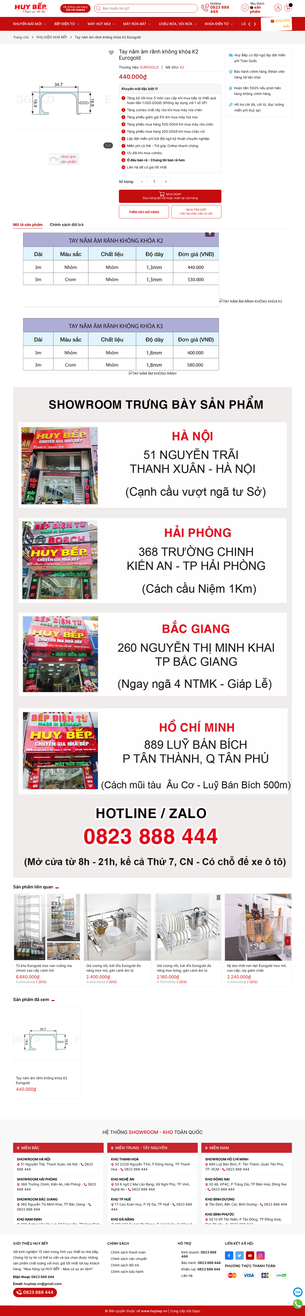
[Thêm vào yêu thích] (111, 52)
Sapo (196, 1311)
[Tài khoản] (278, 7)
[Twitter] (239, 1255)
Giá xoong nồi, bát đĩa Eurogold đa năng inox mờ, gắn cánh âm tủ (113, 968)
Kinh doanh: (198, 1254)
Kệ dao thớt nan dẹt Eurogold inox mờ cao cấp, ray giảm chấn (256, 968)
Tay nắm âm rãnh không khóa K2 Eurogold (41, 1080)
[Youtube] (250, 1255)
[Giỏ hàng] (288, 7)
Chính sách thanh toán (128, 1252)
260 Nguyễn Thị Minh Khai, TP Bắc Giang (53, 1204)
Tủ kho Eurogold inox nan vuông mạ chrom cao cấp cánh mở (44, 968)
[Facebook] (229, 1255)
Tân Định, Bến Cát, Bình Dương (233, 1204)
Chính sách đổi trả (125, 1265)
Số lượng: (126, 181)
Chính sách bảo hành (127, 1271)
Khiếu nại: (200, 1269)
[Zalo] (298, 1292)
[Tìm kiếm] (99, 8)
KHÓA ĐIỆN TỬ (217, 24)
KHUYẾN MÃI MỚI (28, 24)
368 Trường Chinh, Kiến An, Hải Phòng (51, 1184)
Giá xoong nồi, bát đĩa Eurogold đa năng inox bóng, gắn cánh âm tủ (184, 968)
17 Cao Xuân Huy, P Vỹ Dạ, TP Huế (142, 1204)
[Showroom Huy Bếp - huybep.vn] (35, 7)
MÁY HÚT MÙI (100, 24)
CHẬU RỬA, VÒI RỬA (176, 24)
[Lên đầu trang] (298, 1280)
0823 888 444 (219, 9)
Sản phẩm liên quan (33, 886)
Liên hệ (187, 1276)
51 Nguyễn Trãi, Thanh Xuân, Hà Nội (49, 1164)
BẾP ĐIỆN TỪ (65, 24)
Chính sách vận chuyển (129, 1259)
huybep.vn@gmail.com (43, 1284)
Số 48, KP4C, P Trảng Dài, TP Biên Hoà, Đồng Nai (247, 1184)
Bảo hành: (201, 1263)
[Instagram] (260, 1255)
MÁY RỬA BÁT (135, 24)
